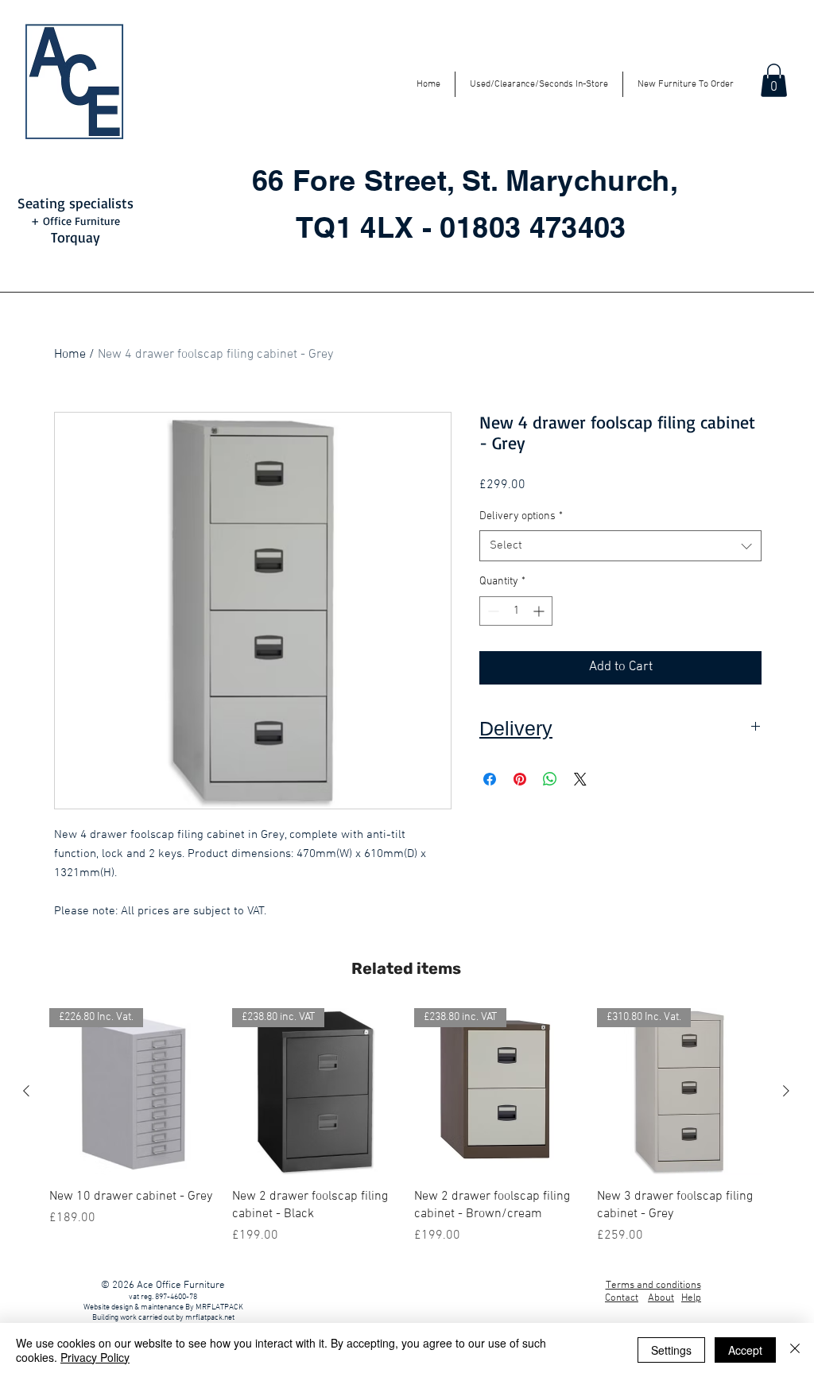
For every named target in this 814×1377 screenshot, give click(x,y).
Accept (745, 1350)
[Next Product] (786, 1090)
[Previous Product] (26, 1090)
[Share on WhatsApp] (550, 779)
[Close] (794, 1350)
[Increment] (540, 611)
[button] (774, 80)
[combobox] (620, 545)
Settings (671, 1350)
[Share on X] (580, 779)
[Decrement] (492, 611)
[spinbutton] (516, 611)
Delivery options (521, 516)
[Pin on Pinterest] (519, 779)
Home (70, 355)
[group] (406, 1126)
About (661, 1298)
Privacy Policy (95, 1357)
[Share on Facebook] (489, 779)
